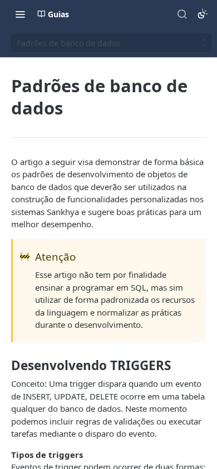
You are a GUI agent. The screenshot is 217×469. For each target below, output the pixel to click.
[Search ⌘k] (182, 14)
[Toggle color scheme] (202, 14)
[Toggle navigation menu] (20, 14)
